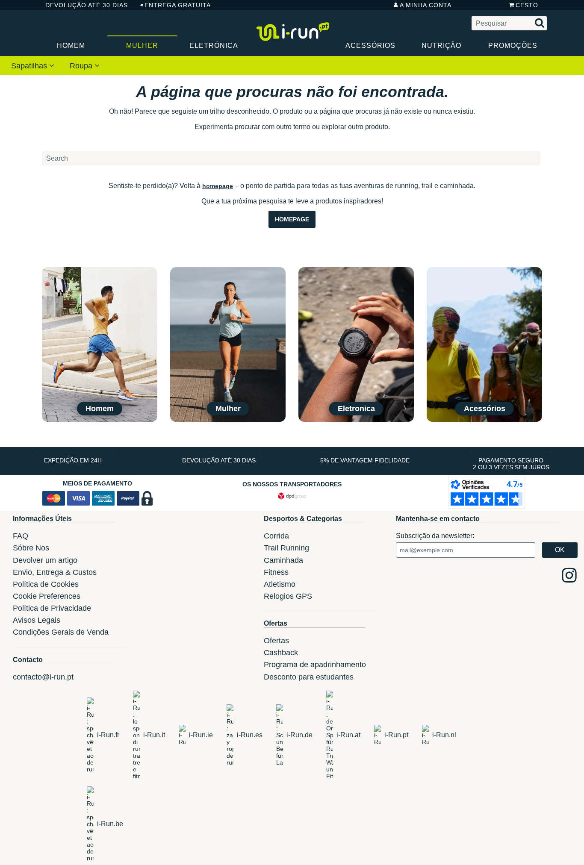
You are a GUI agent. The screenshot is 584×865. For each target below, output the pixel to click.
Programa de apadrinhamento (315, 664)
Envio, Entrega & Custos (55, 572)
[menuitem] (32, 65)
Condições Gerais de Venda (61, 632)
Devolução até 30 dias (86, 5)
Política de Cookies (46, 584)
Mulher (142, 45)
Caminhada (283, 560)
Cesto (527, 5)
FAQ (20, 536)
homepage (217, 185)
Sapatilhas (30, 66)
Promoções (512, 45)
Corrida (276, 536)
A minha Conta (425, 5)
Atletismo (279, 584)
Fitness (276, 572)
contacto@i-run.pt (43, 677)
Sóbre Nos (31, 548)
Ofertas (276, 640)
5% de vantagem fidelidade (365, 460)
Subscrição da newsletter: (435, 535)
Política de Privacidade (52, 608)
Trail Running (286, 548)
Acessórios (370, 45)
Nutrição (441, 45)
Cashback (281, 652)
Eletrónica (213, 45)
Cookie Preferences (46, 596)
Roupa (82, 66)
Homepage (292, 219)
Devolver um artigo (45, 560)
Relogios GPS (288, 596)
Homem (71, 45)
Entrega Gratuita (178, 5)
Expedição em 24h (73, 460)
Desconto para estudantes (309, 677)
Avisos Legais (36, 620)
